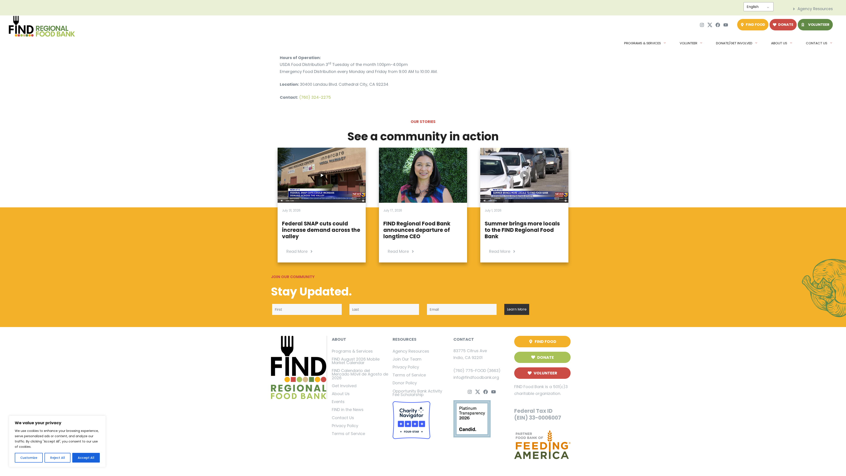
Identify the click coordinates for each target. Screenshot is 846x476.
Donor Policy (405, 383)
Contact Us (343, 417)
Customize (28, 458)
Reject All (57, 458)
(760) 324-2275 (315, 97)
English (753, 6)
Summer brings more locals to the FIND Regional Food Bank (522, 230)
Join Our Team (407, 359)
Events (338, 401)
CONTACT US (816, 43)
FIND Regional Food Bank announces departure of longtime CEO (416, 230)
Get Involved (344, 386)
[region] (57, 441)
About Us (341, 393)
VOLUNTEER (688, 43)
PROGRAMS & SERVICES (642, 43)
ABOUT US (779, 43)
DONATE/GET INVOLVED (734, 43)
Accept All (86, 458)
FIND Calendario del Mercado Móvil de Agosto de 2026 (360, 374)
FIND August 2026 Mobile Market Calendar (356, 360)
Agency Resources (411, 351)
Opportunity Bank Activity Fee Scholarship (417, 392)
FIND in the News (348, 409)
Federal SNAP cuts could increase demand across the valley (321, 230)
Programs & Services (352, 351)
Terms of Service (348, 433)
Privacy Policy (345, 425)
